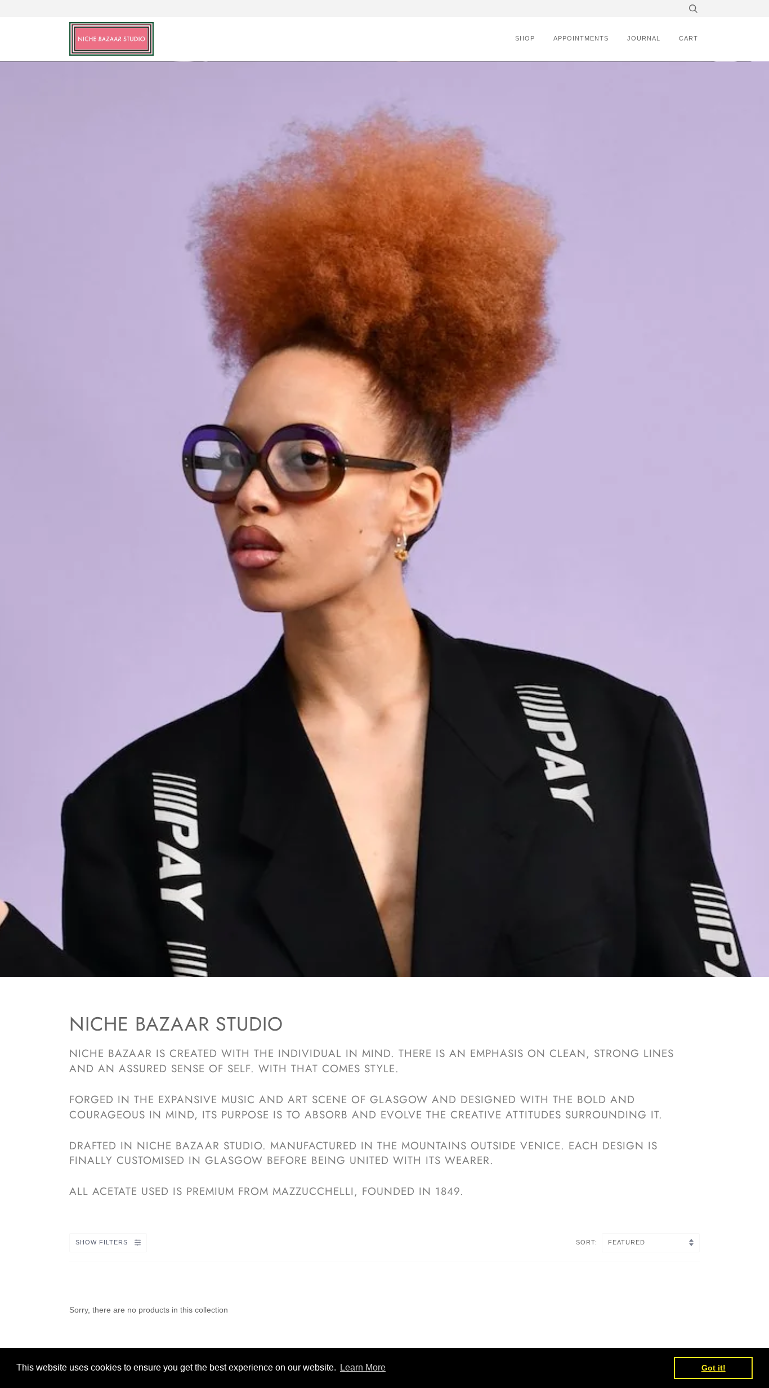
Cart (688, 38)
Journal (643, 38)
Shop (525, 38)
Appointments (581, 38)
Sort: (588, 1242)
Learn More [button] (363, 1367)
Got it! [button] (713, 1367)
